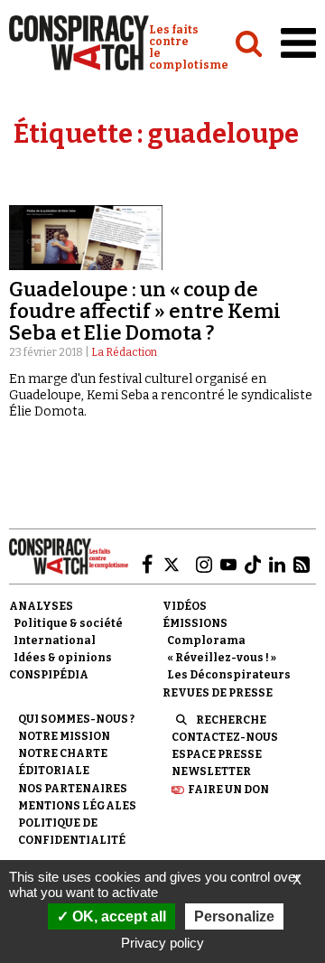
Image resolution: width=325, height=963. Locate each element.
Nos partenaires (72, 788)
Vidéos (184, 606)
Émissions (195, 623)
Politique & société (68, 623)
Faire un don (228, 789)
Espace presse (217, 754)
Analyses (41, 606)
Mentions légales (77, 805)
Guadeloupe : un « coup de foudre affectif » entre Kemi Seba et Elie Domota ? (145, 311)
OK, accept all (117, 916)
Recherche (231, 720)
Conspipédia (48, 674)
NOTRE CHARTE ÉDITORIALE (62, 762)
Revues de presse (217, 693)
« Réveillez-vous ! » (221, 657)
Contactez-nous (225, 737)
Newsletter (211, 771)
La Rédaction (124, 352)
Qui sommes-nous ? (76, 719)
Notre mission (64, 736)
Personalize (234, 916)
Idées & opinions (63, 657)
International (55, 640)
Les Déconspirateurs (229, 674)
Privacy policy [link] (162, 942)
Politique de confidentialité (71, 831)
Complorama (206, 640)
